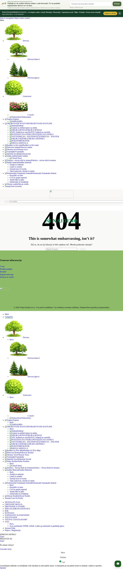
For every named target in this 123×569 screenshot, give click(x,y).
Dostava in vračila (7, 277)
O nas (2, 266)
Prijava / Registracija (12, 530)
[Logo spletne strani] (61, 198)
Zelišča (19, 121)
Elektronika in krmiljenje (19, 182)
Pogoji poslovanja (7, 274)
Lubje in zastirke (16, 167)
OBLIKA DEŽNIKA (36, 139)
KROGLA (24, 143)
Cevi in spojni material (18, 178)
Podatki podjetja (6, 269)
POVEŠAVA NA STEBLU (43, 134)
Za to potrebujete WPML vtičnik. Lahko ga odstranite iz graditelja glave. (37, 526)
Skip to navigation (7, 18)
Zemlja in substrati (17, 165)
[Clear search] (77, 249)
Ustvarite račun (6, 549)
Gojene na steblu (30, 128)
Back (12, 340)
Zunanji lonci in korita (18, 169)
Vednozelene (26, 117)
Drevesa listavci (34, 59)
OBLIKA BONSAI (34, 130)
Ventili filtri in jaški (17, 180)
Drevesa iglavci (33, 78)
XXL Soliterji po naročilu (40, 132)
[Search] (83, 249)
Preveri (117, 4)
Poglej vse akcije (110, 13)
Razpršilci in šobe (16, 175)
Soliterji (20, 126)
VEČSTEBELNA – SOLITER (47, 136)
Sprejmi (3, 568)
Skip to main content (22, 18)
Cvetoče (31, 115)
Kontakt (3, 272)
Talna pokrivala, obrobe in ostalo (22, 171)
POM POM (24, 141)
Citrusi (19, 158)
